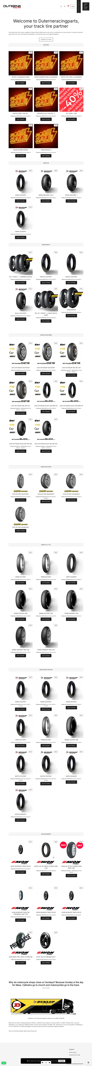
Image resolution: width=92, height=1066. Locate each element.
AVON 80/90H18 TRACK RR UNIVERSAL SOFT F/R (20, 913)
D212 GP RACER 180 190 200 (71, 367)
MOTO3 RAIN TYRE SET (20, 113)
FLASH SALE (46, 44)
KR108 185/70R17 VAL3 (46, 195)
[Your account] (64, 6)
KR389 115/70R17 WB (20, 613)
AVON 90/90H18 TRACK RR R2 (46, 912)
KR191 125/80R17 (71, 577)
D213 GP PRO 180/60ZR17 (46, 494)
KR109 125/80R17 (20, 231)
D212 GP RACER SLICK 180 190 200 (20, 444)
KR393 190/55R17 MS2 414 (20, 650)
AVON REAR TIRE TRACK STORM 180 (20, 957)
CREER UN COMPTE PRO (86, 6)
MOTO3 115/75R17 (20, 776)
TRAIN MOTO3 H (46, 150)
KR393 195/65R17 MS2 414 (46, 650)
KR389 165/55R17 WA (71, 613)
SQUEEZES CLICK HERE (46, 39)
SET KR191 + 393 (71, 113)
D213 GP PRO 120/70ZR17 (20, 494)
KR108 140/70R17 (20, 702)
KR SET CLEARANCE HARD (20, 77)
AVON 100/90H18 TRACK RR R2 (21, 866)
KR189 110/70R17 (20, 577)
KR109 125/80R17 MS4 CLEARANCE (46, 77)
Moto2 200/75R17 (20, 313)
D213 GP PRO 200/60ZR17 (71, 494)
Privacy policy (72, 1052)
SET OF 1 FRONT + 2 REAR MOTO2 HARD (46, 314)
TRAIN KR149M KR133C (20, 150)
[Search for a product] (61, 6)
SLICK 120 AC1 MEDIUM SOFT (46, 957)
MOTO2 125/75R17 (46, 277)
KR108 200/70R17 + (71, 195)
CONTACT (78, 6)
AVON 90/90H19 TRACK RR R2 (71, 912)
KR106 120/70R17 (20, 195)
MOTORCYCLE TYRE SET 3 (46, 113)
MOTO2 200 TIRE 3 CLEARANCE (71, 77)
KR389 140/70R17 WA (46, 613)
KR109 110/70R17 (71, 702)
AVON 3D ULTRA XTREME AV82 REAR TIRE (71, 867)
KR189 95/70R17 (46, 577)
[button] (88, 1062)
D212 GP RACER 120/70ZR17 (21, 367)
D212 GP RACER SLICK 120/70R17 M (45, 406)
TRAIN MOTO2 (71, 310)
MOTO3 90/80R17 (71, 776)
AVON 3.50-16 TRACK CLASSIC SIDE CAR (46, 867)
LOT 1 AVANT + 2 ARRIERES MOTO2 (20, 277)
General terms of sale (74, 1055)
